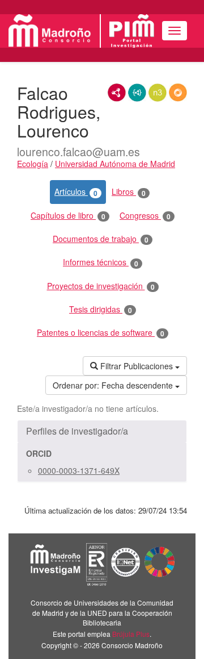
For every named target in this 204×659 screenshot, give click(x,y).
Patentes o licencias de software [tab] (100, 333)
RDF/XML (117, 93)
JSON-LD (137, 93)
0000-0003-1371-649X (79, 470)
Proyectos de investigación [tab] (101, 286)
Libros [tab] (129, 192)
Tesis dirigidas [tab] (100, 309)
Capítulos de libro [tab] (68, 216)
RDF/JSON (178, 93)
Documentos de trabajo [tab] (100, 239)
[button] (102, 431)
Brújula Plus (131, 634)
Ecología (32, 163)
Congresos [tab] (145, 216)
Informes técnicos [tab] (100, 262)
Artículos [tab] (75, 192)
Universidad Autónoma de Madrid (115, 163)
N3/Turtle (157, 93)
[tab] (102, 431)
